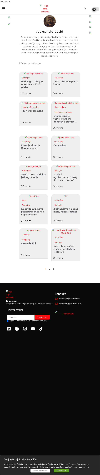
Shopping (26, 240)
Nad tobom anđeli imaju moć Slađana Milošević (64, 249)
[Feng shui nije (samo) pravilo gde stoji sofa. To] (77, 367)
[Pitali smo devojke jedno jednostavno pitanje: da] (93, 389)
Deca (24, 200)
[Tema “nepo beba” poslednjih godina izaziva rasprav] (62, 387)
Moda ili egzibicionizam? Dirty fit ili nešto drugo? (65, 177)
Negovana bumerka (63, 112)
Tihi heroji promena (32, 111)
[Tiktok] (41, 329)
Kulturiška (58, 141)
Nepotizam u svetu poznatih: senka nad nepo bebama (32, 212)
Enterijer (26, 78)
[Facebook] (17, 329)
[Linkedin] (9, 329)
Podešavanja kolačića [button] (40, 471)
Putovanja (58, 78)
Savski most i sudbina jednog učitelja (33, 176)
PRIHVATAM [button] (61, 471)
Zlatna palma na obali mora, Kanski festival (65, 210)
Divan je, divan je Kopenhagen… (30, 147)
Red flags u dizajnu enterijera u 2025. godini (32, 84)
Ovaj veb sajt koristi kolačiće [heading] (20, 459)
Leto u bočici (28, 243)
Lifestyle (58, 171)
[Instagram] (25, 329)
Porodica (26, 205)
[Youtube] (33, 329)
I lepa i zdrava (60, 107)
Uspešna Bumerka (30, 107)
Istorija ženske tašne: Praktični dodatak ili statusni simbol (64, 120)
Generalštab (60, 145)
